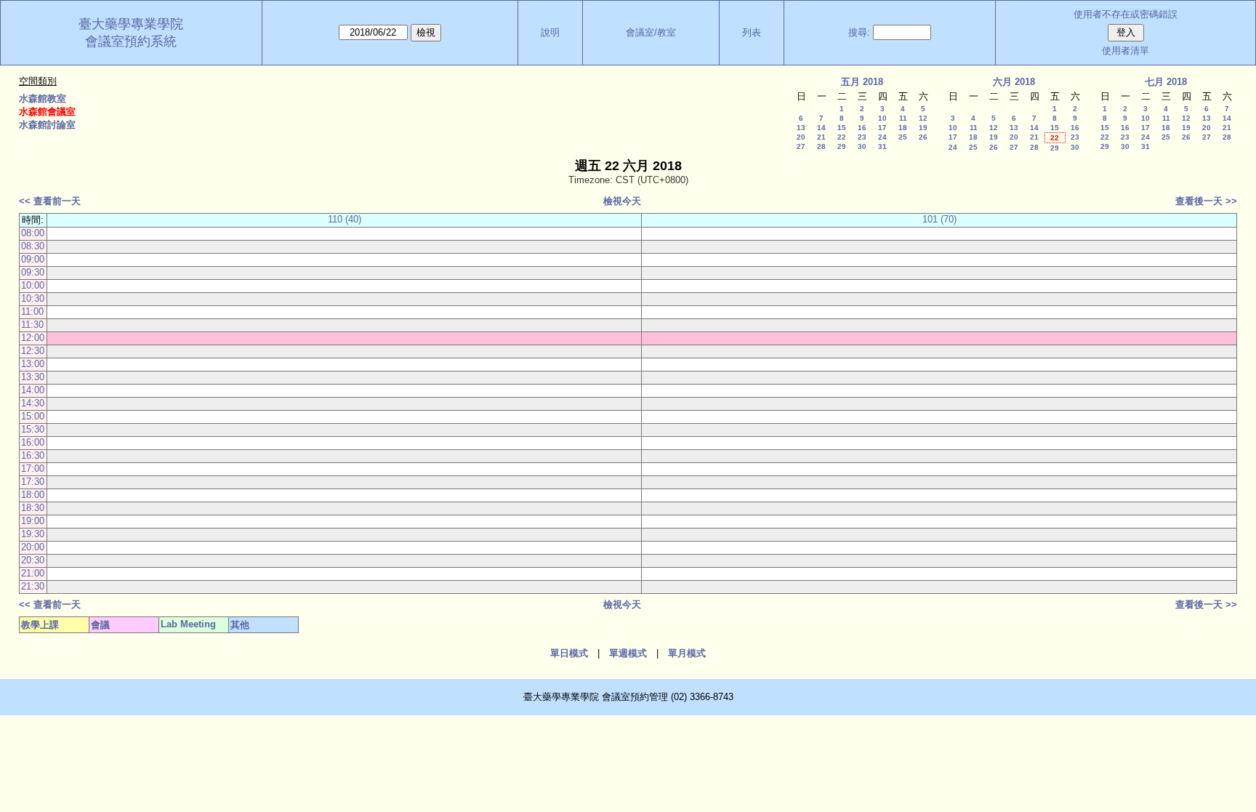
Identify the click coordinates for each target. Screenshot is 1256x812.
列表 (751, 32)
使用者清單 (1125, 50)
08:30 (32, 246)
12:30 (32, 350)
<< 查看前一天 (50, 201)
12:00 (32, 337)
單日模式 (569, 653)
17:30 (32, 481)
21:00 (32, 573)
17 (882, 128)
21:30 (32, 586)
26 (923, 137)
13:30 (32, 376)
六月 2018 (1014, 81)
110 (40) (344, 219)
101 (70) (939, 219)
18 (902, 128)
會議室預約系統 (131, 41)
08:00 (32, 233)
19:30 (32, 533)
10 (882, 118)
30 (862, 146)
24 (882, 137)
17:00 (32, 468)
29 (841, 146)
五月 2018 (862, 81)
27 (801, 146)
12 (923, 118)
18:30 (32, 507)
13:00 (32, 363)
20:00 (32, 547)
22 (841, 137)
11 (903, 118)
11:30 (32, 324)
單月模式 (687, 653)
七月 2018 (1166, 81)
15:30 (32, 429)
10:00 (32, 285)
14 (821, 128)
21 (821, 137)
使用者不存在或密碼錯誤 (1126, 14)
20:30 (32, 560)
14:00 (32, 390)
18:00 (32, 494)
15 (841, 128)
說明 (550, 32)
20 (801, 137)
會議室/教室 (651, 32)
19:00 (32, 520)
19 (923, 128)
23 (862, 137)
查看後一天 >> (1206, 201)
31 (882, 146)
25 (902, 137)
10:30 (32, 298)
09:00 (32, 259)
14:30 (32, 403)
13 (801, 128)
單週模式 (628, 653)
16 (862, 128)
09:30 (32, 272)
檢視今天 (622, 201)
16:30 (32, 455)
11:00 (32, 311)
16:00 (32, 442)
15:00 (32, 416)
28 (821, 146)
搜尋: (859, 32)
